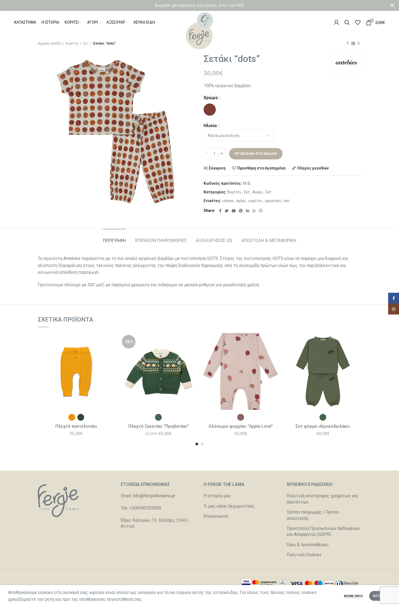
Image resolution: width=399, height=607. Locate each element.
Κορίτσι (72, 43)
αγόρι (241, 201)
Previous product (347, 43)
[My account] (336, 22)
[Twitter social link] (226, 210)
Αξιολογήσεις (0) (214, 240)
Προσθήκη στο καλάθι (256, 154)
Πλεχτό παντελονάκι (76, 426)
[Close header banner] (392, 5)
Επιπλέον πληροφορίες (161, 240)
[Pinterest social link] (240, 210)
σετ (287, 201)
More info (353, 596)
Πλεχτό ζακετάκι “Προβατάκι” (158, 426)
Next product (358, 43)
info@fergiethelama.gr (154, 495)
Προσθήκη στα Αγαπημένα (261, 168)
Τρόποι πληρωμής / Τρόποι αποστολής (313, 515)
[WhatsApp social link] (254, 210)
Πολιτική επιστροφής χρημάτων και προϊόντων (322, 498)
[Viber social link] (260, 210)
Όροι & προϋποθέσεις (308, 544)
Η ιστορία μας (217, 495)
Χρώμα (211, 98)
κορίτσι (255, 201)
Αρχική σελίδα (49, 43)
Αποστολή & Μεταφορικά (268, 240)
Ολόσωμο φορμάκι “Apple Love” (240, 426)
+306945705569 (145, 508)
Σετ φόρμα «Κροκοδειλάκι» (323, 426)
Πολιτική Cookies (304, 554)
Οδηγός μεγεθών (313, 168)
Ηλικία (211, 126)
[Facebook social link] (220, 210)
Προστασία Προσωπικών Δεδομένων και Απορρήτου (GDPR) (323, 531)
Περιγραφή (114, 240)
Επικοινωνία (216, 516)
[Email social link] (233, 210)
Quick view (110, 354)
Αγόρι (257, 192)
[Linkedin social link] (247, 210)
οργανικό (273, 201)
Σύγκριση (217, 168)
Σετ (86, 43)
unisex (227, 201)
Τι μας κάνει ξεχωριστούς (229, 506)
